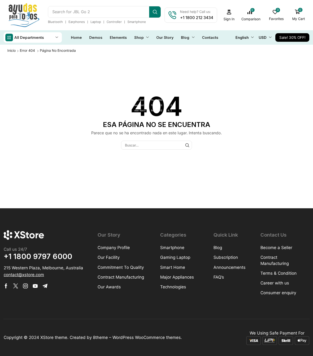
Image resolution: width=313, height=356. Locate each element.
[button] (229, 15)
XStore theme (53, 337)
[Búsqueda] (155, 12)
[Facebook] (6, 285)
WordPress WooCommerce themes (146, 337)
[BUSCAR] (187, 145)
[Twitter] (15, 285)
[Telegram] (45, 285)
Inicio (11, 50)
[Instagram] (25, 285)
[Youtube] (35, 285)
